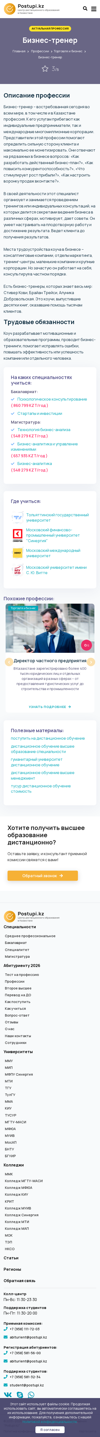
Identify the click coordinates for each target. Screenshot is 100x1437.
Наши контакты (18, 1036)
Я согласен (50, 1429)
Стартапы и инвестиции (39, 413)
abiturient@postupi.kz (28, 1337)
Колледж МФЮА (18, 1188)
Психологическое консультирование (52, 399)
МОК (9, 1235)
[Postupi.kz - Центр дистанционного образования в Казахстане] (34, 9)
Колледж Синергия (22, 1215)
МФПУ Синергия (19, 1074)
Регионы (12, 1269)
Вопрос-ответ (17, 1015)
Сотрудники (15, 1043)
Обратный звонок (40, 875)
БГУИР (10, 1156)
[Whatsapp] (31, 1396)
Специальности (20, 926)
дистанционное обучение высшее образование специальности (43, 749)
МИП (9, 1068)
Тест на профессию (22, 975)
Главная (19, 51)
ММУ (9, 1061)
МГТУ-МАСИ (15, 1122)
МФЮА (10, 1129)
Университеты (18, 1051)
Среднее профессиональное (30, 936)
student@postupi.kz (27, 1385)
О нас (9, 1029)
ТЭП (8, 1242)
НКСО (10, 1249)
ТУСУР (10, 1115)
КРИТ (9, 1201)
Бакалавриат (16, 943)
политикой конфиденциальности (50, 1421)
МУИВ (10, 1136)
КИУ (8, 1108)
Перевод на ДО (18, 995)
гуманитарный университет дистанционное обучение (37, 762)
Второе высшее (18, 988)
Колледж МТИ (17, 1222)
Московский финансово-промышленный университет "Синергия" (53, 535)
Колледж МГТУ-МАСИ (24, 1181)
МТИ (9, 1081)
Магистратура (17, 956)
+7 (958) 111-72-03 (25, 1329)
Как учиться (15, 1009)
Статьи (11, 1258)
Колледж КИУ (16, 1194)
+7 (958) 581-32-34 (25, 1377)
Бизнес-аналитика (34, 463)
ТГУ (8, 1088)
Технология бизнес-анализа (43, 429)
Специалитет (17, 950)
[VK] (8, 1396)
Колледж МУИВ (18, 1208)
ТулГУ (10, 1095)
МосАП (11, 1142)
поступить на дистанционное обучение (48, 738)
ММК (9, 1174)
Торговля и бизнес (68, 51)
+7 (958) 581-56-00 (25, 1353)
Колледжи (14, 1165)
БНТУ (9, 1149)
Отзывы (11, 1022)
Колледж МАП (17, 1229)
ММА (9, 1101)
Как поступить (17, 1002)
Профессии (40, 51)
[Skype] (20, 1396)
